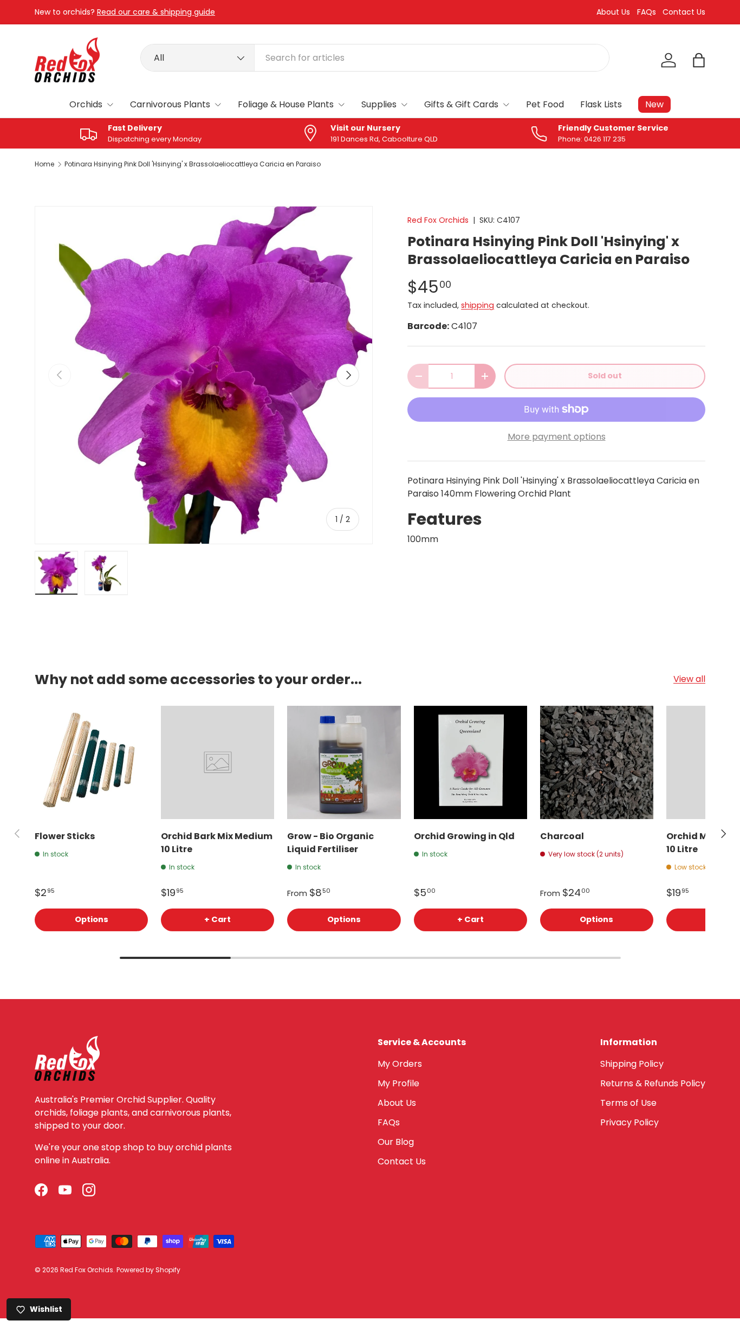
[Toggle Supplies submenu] (404, 104)
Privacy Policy (629, 1122)
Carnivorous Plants (170, 104)
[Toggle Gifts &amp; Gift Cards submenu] (505, 104)
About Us (613, 12)
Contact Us (684, 12)
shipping (477, 305)
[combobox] (375, 57)
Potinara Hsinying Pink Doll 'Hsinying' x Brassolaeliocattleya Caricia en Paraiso (192, 164)
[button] (699, 60)
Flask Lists (601, 104)
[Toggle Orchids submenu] (109, 104)
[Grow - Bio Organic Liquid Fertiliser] (343, 762)
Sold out (605, 375)
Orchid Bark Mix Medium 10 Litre (216, 842)
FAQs (646, 12)
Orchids (85, 104)
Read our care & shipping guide (156, 12)
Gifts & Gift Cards (461, 104)
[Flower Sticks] (91, 762)
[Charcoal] (596, 762)
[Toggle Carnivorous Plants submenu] (217, 104)
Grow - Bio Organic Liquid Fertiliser (330, 842)
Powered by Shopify (148, 1269)
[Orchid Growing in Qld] (470, 762)
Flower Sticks (65, 836)
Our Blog (396, 1142)
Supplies (379, 104)
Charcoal (562, 836)
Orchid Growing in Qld (464, 836)
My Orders (400, 1064)
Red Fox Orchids (438, 220)
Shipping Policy (632, 1064)
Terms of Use (628, 1103)
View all (689, 679)
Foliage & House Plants (286, 104)
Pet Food (545, 104)
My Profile (398, 1083)
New (654, 104)
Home (44, 164)
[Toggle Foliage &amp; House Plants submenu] (341, 104)
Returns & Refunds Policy (652, 1083)
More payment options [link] (557, 436)
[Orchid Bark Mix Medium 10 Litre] (217, 762)
